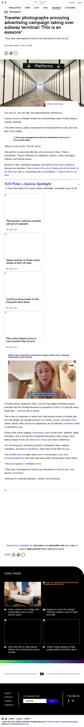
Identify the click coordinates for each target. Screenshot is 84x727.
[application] (42, 379)
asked (37, 146)
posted (15, 118)
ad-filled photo (15, 454)
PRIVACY (8, 697)
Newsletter (15, 8)
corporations (38, 432)
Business (56, 8)
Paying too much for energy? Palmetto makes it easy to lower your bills (62, 612)
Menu (80, 3)
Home (27, 8)
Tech (45, 8)
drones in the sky (40, 168)
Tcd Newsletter (31, 696)
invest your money (38, 439)
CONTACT (9, 705)
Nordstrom (33, 449)
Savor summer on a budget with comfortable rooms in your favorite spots (23, 612)
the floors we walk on (14, 171)
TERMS (7, 701)
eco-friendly (46, 420)
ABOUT (7, 693)
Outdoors (70, 8)
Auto (36, 8)
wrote (38, 464)
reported (42, 404)
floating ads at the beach (64, 168)
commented (17, 473)
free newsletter (22, 545)
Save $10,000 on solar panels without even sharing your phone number (24, 649)
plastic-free (70, 420)
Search (72, 3)
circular (56, 420)
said (48, 478)
